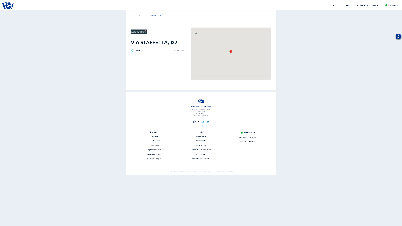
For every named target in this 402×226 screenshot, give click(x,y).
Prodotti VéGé (201, 136)
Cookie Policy (211, 171)
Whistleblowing (201, 154)
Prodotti (348, 5)
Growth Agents (228, 171)
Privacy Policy (202, 171)
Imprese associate (154, 150)
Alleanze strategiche (154, 158)
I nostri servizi (154, 145)
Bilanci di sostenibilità (247, 142)
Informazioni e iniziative (247, 137)
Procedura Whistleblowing (201, 158)
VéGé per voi (377, 5)
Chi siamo (154, 136)
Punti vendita (362, 5)
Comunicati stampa (154, 154)
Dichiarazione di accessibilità (201, 150)
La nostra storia (154, 141)
